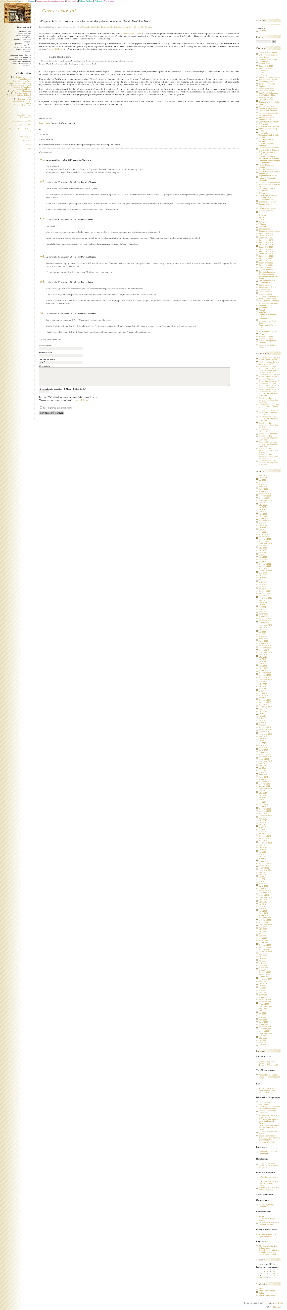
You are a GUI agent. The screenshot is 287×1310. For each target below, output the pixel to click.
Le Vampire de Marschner (269, 148)
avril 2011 (262, 881)
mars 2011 (263, 884)
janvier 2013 (263, 834)
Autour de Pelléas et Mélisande (267, 179)
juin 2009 (262, 931)
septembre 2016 (265, 734)
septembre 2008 (265, 952)
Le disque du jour (265, 294)
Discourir (262, 305)
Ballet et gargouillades (267, 287)
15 (264, 1273)
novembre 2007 (265, 974)
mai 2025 (262, 509)
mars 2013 (263, 829)
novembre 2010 (265, 893)
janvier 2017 (263, 725)
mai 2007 (262, 988)
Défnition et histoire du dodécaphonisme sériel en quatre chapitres (269, 1138)
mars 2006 (263, 1020)
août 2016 (263, 736)
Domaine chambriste (267, 272)
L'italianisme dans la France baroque (23, 78)
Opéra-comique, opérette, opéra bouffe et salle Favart (269, 1121)
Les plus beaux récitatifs (268, 113)
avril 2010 (262, 909)
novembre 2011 (265, 866)
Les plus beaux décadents (269, 182)
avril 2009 (262, 936)
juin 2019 (262, 659)
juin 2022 (262, 578)
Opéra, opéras (264, 285)
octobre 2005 (264, 1031)
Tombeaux (263, 431)
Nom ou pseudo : (46, 345)
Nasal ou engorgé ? (23, 93)
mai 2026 (262, 482)
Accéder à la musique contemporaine (267, 1235)
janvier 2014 (263, 807)
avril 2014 (262, 800)
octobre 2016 (264, 732)
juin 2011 (262, 877)
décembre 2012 (265, 836)
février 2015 (263, 777)
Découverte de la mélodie (269, 102)
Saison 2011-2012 (266, 238)
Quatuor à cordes (266, 270)
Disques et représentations (269, 231)
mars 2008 (263, 965)
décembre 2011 (265, 863)
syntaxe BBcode (81, 400)
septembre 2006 (265, 1006)
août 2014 (263, 791)
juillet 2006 (263, 1011)
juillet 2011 (263, 875)
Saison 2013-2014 (266, 242)
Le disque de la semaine (268, 296)
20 (258, 1276)
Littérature (263, 75)
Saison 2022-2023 (266, 263)
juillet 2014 (263, 793)
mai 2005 (262, 1043)
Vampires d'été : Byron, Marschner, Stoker (268, 81)
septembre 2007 (265, 979)
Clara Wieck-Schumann (268, 93)
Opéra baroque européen (269, 122)
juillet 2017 (263, 711)
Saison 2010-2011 (266, 236)
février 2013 (263, 832)
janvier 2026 (263, 491)
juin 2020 (262, 632)
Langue (262, 73)
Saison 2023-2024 (266, 265)
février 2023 (263, 559)
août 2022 (263, 573)
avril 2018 (262, 691)
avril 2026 (262, 484)
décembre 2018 (265, 673)
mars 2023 (263, 557)
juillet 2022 (263, 575)
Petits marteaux (265, 267)
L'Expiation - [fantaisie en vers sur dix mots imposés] (269, 1183)
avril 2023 (262, 555)
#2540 (144, 26)
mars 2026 (263, 487)
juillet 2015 (263, 766)
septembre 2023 (265, 543)
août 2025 (263, 503)
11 (274, 1271)
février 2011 (263, 886)
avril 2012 (262, 854)
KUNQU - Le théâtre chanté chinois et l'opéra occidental (268, 1165)
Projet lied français (266, 97)
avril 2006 (262, 1018)
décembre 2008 (265, 945)
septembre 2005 (265, 1033)
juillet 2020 (263, 630)
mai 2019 (262, 661)
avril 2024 (262, 530)
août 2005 (263, 1036)
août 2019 (263, 655)
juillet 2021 (263, 602)
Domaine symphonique (268, 274)
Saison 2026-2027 (266, 68)
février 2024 (263, 534)
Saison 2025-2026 (266, 66)
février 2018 (263, 695)
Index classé (44, 123)
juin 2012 (262, 850)
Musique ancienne (266, 336)
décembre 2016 (265, 727)
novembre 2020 (265, 621)
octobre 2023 (264, 541)
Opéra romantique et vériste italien (267, 153)
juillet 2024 (263, 525)
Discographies (264, 229)
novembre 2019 (265, 648)
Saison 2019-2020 (266, 256)
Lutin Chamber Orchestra (269, 301)
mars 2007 (263, 992)
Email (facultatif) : (46, 352)
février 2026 (263, 489)
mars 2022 (263, 584)
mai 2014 (262, 797)
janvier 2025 (263, 519)
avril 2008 (262, 963)
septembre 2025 (265, 500)
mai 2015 (262, 770)
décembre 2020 (265, 618)
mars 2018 (263, 693)
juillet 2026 (263, 478)
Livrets (261, 220)
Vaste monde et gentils (268, 332)
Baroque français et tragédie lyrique (266, 118)
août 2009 (263, 927)
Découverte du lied (266, 91)
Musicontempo (264, 290)
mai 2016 (262, 743)
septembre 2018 (265, 680)
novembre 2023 (265, 539)
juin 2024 (262, 528)
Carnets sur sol (59, 10)
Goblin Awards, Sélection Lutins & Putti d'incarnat (269, 110)
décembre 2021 (265, 591)
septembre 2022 (265, 571)
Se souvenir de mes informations (57, 407)
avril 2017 (262, 718)
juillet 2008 (263, 956)
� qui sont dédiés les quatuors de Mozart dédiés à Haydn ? (62, 389)
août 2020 (263, 627)
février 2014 (263, 804)
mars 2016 (263, 748)
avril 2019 (262, 664)
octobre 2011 (264, 868)
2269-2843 (278, 1307)
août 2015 (263, 763)
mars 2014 (263, 802)
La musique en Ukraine (268, 53)
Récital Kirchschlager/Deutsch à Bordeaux (269, 1218)
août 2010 (263, 900)
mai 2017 (262, 716)
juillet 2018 (263, 684)
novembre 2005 (265, 1029)
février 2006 (263, 1022)
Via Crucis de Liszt (266, 107)
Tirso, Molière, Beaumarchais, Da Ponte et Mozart (269, 135)
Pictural (262, 310)
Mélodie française (266, 100)
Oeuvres (262, 215)
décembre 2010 (265, 891)
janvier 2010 (263, 915)
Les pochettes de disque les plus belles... (268, 394)
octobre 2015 (264, 759)
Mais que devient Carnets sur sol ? (269, 359)
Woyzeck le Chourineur (21, 91)
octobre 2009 (264, 922)
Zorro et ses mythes (267, 84)
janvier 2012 (263, 861)
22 (264, 1276)
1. (43, 159)
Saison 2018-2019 (266, 254)
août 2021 (263, 600)
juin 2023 (262, 550)
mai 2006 (262, 1015)
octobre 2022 (264, 568)
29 (264, 1278)
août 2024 (263, 523)
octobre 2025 (264, 498)
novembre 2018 (265, 675)
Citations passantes (267, 86)
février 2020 (263, 641)
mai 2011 (262, 879)
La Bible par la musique (268, 59)
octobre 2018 (264, 677)
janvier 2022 (263, 589)
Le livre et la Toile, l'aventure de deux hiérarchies (19, 82)
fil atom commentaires (267, 1295)
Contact (28, 145)
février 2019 (263, 668)
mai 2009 (262, 934)
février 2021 (263, 614)
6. (43, 313)
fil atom (261, 1293)
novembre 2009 (265, 920)
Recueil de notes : (24, 116)
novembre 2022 (265, 566)
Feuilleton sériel (24, 105)
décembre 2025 (265, 494)
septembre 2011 (265, 870)
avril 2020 (262, 637)
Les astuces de (23, 125)
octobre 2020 (264, 623)
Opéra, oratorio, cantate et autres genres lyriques (269, 1107)
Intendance (263, 70)
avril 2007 (262, 990)
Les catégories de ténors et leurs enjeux (269, 1116)
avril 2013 (262, 827)
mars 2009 (263, 938)
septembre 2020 (265, 625)
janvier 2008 (263, 970)
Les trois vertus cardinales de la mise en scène (21, 101)
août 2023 (263, 546)
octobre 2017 (264, 704)
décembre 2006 (265, 999)
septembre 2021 (265, 598)
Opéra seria (263, 124)
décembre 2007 (265, 972)
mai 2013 (262, 825)
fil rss (261, 1288)
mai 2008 (262, 961)
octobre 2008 (264, 949)
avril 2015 (262, 773)
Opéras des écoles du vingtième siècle (268, 196)
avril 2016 (262, 745)
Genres (262, 217)
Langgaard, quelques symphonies (267, 1206)
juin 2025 (262, 507)
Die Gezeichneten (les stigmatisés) (268, 190)
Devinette (262, 31)
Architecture (263, 308)
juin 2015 (262, 768)
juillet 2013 (263, 820)
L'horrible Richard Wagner (269, 150)
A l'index (262, 334)
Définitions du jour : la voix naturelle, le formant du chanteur (269, 1127)
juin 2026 (262, 480)
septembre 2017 (265, 707)
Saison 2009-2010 (266, 233)
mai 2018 (262, 689)
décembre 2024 (265, 521)
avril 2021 (262, 609)
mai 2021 (262, 607)
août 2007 (263, 981)
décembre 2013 (265, 809)
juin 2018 (262, 686)
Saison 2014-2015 (130, 26)
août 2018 (263, 682)
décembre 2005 (265, 1027)
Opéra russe (264, 193)
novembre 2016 (265, 729)
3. (43, 218)
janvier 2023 (263, 562)
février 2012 (263, 859)
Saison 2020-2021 (266, 258)
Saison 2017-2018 (266, 251)
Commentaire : (45, 366)
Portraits (105, 26)
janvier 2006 (263, 1024)
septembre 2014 (265, 788)
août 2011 (262, 872)
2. (43, 181)
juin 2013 (262, 822)
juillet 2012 (263, 847)
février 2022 (263, 586)
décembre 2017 (265, 700)
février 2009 (263, 940)
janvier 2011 (263, 888)
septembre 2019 (265, 652)
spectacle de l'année (132, 33)
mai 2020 (262, 634)
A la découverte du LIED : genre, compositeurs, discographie (269, 1090)
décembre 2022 (265, 564)
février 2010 (263, 913)
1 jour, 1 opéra (264, 57)
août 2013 (263, 818)
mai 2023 (262, 552)
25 (274, 1276)
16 (267, 1273)
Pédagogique (264, 224)
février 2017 (263, 723)
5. (43, 281)
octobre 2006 (264, 1004)
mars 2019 (263, 666)
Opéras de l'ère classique (269, 126)
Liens (29, 149)
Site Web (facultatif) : (48, 359)
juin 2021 (262, 605)
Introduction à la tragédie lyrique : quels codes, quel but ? (269, 1077)
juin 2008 (262, 959)
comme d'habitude (56, 49)
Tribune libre (26, 141)
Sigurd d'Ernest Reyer (267, 169)
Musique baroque (266, 339)
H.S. (260, 329)
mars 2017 (263, 720)
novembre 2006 (265, 1002)
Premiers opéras (265, 115)
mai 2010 (262, 906)
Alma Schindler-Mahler (268, 95)
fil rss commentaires (267, 1291)
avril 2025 (262, 512)
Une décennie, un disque (269, 55)
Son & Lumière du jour (267, 298)
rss (150, 26)
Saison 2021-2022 (266, 261)
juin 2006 (262, 1013)
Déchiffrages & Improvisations (265, 63)
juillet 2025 (263, 505)
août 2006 (263, 1008)
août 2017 (263, 709)
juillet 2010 (263, 902)
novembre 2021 (265, 593)
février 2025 (263, 516)
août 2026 (263, 475)
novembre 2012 (265, 838)
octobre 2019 (264, 650)
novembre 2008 (265, 947)
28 (261, 1278)
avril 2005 (262, 1045)
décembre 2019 (265, 645)
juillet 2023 (263, 548)
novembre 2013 (265, 811)
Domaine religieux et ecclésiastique (267, 282)
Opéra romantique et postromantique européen (269, 157)
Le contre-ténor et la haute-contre (267, 1103)
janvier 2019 (263, 670)
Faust (261, 104)
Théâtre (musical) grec (268, 208)
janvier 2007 (263, 997)
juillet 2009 (263, 929)
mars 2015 (263, 775)
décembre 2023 (265, 537)
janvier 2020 (263, 643)
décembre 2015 (265, 754)
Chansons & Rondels (267, 202)
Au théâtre (263, 312)
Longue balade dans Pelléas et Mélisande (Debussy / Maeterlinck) (268, 1063)
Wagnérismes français (268, 176)
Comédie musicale (266, 200)
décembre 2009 (265, 918)
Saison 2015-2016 (266, 247)
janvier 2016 (263, 752)
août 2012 (263, 845)
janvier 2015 (263, 779)
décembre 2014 (265, 782)
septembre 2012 (265, 843)
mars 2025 (263, 514)
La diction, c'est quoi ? (267, 1142)
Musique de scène (266, 211)
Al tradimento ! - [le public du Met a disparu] (269, 1189)
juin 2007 (262, 986)
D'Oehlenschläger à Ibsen (269, 77)
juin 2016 (262, 741)
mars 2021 (263, 611)
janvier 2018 (263, 698)
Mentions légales (24, 137)
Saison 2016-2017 (266, 249)
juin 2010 (262, 904)
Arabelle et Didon (24, 89)
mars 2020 (263, 639)
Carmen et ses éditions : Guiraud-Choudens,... (269, 406)
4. (43, 256)
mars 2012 (263, 856)
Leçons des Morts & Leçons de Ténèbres (22, 86)
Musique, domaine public (21, 121)
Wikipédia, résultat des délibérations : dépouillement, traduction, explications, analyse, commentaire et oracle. (269, 1250)
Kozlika (266, 1303)
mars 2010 (263, 911)
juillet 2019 (263, 657)
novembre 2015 (265, 757)
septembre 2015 (265, 761)
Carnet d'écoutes (265, 292)
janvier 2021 (263, 616)
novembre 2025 (265, 496)
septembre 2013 (265, 816)
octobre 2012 (264, 841)
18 (274, 1273)
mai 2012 (262, 852)
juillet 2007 (263, 984)
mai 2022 (262, 580)
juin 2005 (262, 1040)
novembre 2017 (265, 702)
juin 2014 (262, 795)
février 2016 (263, 750)
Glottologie (115, 26)
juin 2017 (262, 714)
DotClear (279, 1303)
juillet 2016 (263, 738)
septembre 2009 (265, 925)
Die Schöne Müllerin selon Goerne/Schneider (269, 1224)
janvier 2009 (263, 943)
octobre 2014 (264, 786)
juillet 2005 (263, 1038)
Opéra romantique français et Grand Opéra (269, 162)
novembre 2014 (265, 784)
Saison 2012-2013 (266, 240)
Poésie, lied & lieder (91, 26)
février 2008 (263, 968)
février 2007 (263, 995)
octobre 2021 (264, 596)
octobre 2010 (264, 895)
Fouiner (259, 36)
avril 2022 (262, 582)
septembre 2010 (265, 897)
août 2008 (263, 954)
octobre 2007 (264, 977)
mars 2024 (263, 532)
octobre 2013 (264, 813)
